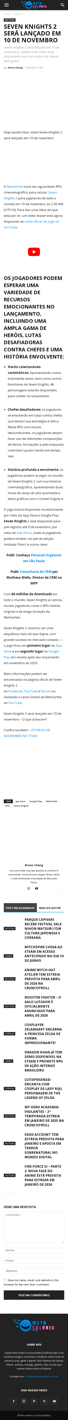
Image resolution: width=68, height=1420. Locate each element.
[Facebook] (7, 822)
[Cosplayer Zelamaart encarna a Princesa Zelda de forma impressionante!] (13, 1029)
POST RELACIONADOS (20, 908)
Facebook (15, 691)
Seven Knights (21, 805)
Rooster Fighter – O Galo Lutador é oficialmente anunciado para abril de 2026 (43, 1006)
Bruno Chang (15, 67)
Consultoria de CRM (36, 571)
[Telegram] (33, 822)
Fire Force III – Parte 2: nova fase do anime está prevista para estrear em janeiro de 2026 (43, 1175)
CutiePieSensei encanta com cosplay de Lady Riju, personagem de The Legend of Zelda (44, 1088)
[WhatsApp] (25, 822)
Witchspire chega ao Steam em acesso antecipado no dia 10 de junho (44, 954)
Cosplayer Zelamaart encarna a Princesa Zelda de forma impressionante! (43, 1034)
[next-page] (12, 1194)
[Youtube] (38, 888)
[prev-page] (6, 1194)
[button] (6, 5)
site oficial (24, 533)
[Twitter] (16, 822)
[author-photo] (34, 859)
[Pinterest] (34, 1401)
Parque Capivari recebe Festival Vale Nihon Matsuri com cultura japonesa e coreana (43, 928)
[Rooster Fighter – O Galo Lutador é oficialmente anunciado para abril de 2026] (13, 1001)
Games (8, 955)
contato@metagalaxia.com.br (41, 1376)
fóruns (46, 691)
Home (7, 14)
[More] (42, 822)
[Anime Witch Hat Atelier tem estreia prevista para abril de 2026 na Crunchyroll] (13, 974)
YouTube (31, 691)
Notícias (18, 14)
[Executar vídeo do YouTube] (34, 252)
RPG (7, 805)
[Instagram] (30, 888)
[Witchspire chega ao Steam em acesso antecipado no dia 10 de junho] (13, 951)
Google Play (35, 801)
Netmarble (15, 186)
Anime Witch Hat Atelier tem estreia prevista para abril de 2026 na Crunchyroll (42, 979)
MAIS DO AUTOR (50, 908)
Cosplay (9, 1033)
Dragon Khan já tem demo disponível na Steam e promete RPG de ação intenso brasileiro (44, 1061)
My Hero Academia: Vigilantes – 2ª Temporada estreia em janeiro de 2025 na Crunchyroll (44, 1116)
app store (20, 801)
